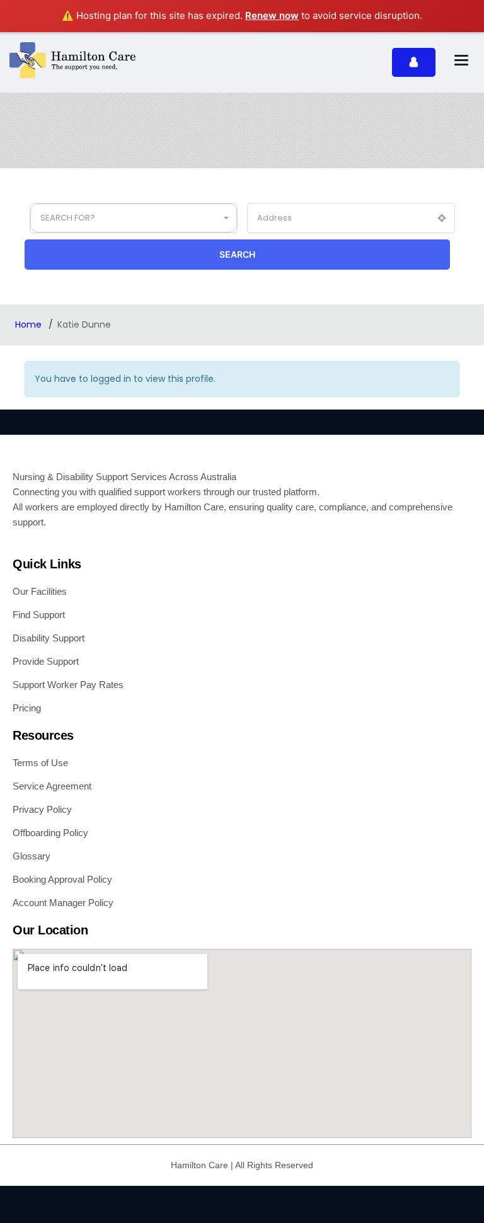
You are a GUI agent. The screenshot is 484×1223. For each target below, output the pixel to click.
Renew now (272, 15)
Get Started (413, 62)
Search (237, 254)
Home (29, 324)
